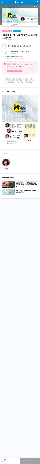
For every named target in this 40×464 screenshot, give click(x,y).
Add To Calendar (10, 53)
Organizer (5, 462)
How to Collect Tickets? (15, 71)
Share (35, 6)
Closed (30, 461)
